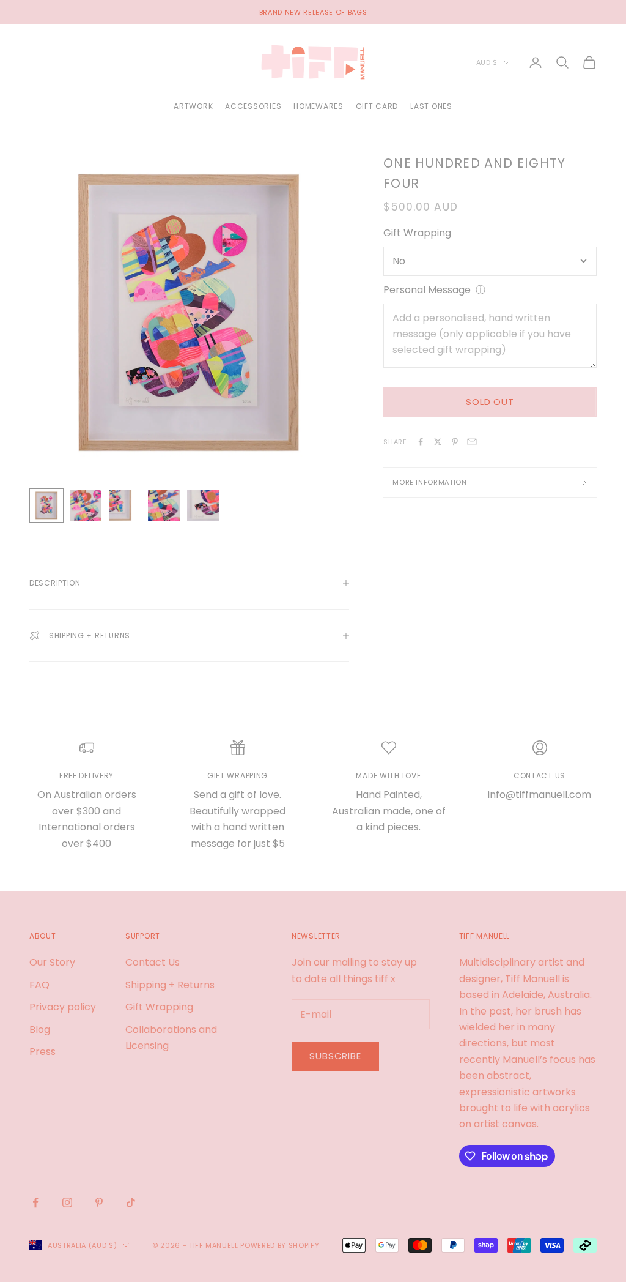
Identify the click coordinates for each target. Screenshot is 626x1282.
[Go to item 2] (85, 505)
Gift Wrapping (417, 233)
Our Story (52, 962)
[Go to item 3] (125, 505)
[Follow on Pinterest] (99, 1202)
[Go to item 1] (46, 505)
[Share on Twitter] (438, 442)
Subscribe (335, 1055)
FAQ (39, 985)
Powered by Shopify (279, 1245)
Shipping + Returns (170, 985)
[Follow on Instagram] (67, 1202)
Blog (39, 1030)
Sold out (490, 401)
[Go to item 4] (164, 505)
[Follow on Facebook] (35, 1202)
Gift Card (377, 106)
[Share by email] (472, 442)
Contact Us (152, 962)
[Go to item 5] (203, 505)
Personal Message (427, 290)
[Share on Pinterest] (455, 442)
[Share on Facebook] (420, 442)
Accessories (253, 106)
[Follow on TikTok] (131, 1202)
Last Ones (431, 106)
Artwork (193, 106)
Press (42, 1052)
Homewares (318, 106)
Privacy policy (62, 1007)
